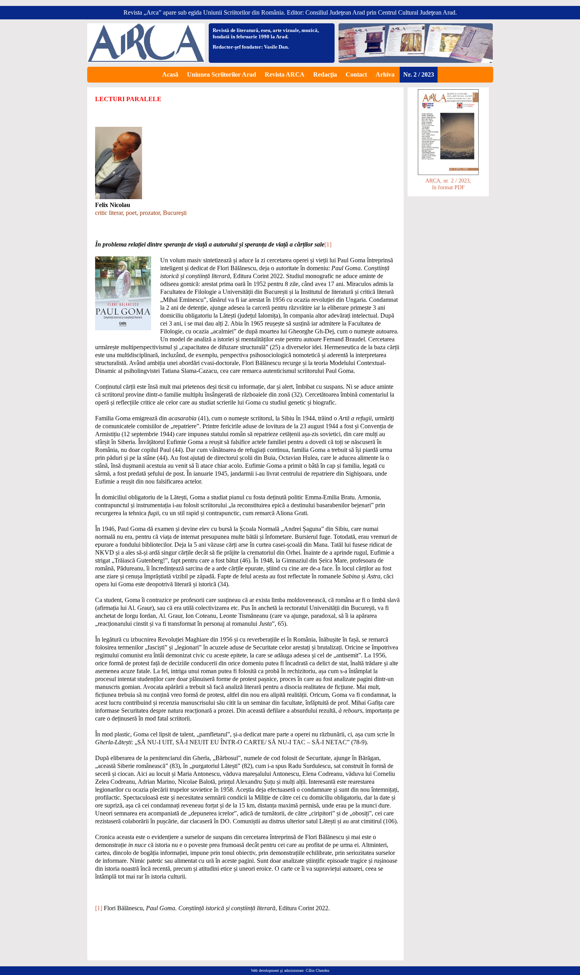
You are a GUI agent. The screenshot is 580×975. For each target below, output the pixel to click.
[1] (327, 244)
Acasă (170, 74)
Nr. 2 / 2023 (418, 74)
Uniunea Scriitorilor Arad (221, 74)
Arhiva (385, 74)
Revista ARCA (285, 74)
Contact (356, 74)
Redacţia (325, 74)
